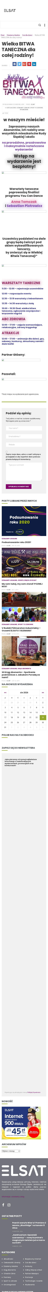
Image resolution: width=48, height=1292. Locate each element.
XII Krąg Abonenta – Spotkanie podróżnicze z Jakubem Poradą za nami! (21, 675)
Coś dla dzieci (11, 108)
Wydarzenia (24, 109)
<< (5, 692)
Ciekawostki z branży (12, 1262)
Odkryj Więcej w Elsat (27, 580)
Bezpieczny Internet (33, 1259)
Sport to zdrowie (36, 108)
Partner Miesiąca (32, 1273)
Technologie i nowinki (33, 1281)
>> (43, 692)
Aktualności (8, 1259)
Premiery (7, 1277)
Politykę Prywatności (33, 1092)
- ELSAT (32, 104)
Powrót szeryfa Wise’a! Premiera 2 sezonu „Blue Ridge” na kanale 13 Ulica (29, 1225)
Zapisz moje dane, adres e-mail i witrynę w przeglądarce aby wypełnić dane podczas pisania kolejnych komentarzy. (23, 456)
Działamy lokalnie (23, 108)
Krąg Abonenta (24, 669)
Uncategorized (10, 1284)
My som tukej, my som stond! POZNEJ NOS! (22, 585)
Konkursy (28, 1266)
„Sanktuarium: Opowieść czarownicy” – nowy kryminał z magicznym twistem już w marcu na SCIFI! (28, 1239)
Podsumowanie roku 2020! (16, 542)
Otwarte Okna (9, 1273)
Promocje (29, 1277)
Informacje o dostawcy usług (13, 1197)
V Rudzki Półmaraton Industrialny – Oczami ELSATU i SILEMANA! (21, 629)
